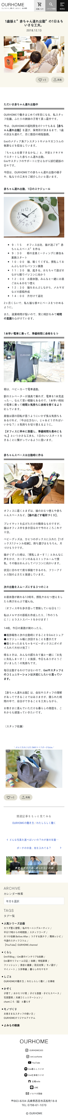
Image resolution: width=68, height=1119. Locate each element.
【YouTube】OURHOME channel (21, 945)
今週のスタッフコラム (15, 940)
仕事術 (51, 981)
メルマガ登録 (36, 1093)
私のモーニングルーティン (36, 928)
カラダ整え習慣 (12, 928)
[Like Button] (40, 80)
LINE (36, 1087)
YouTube (36, 1062)
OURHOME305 (36, 1050)
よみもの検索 (12, 1025)
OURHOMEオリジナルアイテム (19, 1018)
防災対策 (38, 965)
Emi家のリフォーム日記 (16, 961)
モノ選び (51, 965)
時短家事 (42, 961)
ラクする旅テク (39, 936)
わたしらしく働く (46, 823)
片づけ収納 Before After (16, 936)
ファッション (10, 965)
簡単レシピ (55, 936)
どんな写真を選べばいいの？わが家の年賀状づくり (36, 839)
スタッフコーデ (38, 932)
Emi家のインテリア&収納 (30, 956)
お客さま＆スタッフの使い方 (18, 1013)
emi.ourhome (36, 1056)
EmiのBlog (9, 956)
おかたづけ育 (20, 993)
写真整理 (8, 997)
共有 (59, 79)
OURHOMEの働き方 (23, 823)
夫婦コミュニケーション (28, 997)
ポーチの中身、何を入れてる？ (34, 848)
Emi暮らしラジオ (36, 1068)
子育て (7, 993)
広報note (36, 1081)
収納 (33, 961)
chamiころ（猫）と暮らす (17, 1001)
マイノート (9, 969)
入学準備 (22, 969)
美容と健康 (26, 965)
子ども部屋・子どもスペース (44, 993)
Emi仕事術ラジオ (36, 1074)
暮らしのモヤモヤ (39, 969)
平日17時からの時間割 (15, 932)
